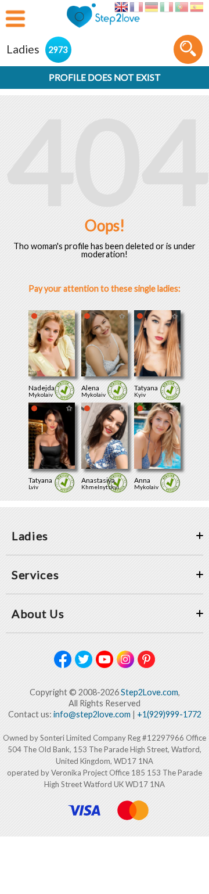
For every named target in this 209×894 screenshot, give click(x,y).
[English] (121, 7)
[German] (151, 7)
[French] (136, 7)
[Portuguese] (181, 7)
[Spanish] (196, 7)
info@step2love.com (92, 714)
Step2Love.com (149, 692)
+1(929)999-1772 (169, 714)
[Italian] (166, 7)
